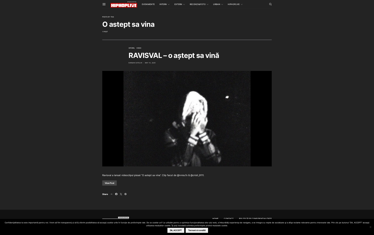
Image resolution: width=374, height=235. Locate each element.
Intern (163, 4)
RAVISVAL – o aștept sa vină (174, 55)
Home (215, 218)
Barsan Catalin (135, 63)
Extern (178, 4)
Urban (216, 4)
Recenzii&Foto (198, 4)
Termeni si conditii (197, 230)
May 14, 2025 (150, 63)
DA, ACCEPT (176, 230)
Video (138, 48)
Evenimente (148, 4)
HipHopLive (234, 4)
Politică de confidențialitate (255, 218)
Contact (228, 218)
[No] (370, 226)
